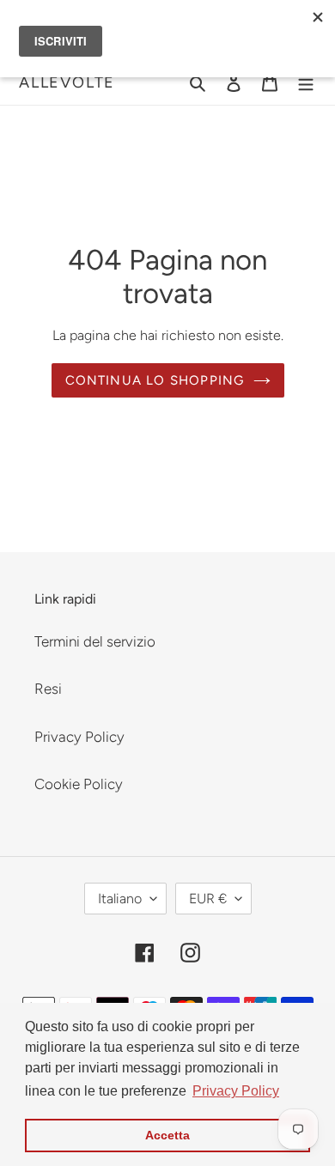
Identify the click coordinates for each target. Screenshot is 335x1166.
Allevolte (67, 82)
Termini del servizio (94, 641)
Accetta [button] (167, 1135)
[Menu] (306, 82)
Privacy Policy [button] (235, 1091)
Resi (48, 688)
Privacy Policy (79, 736)
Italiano (120, 898)
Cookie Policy (78, 784)
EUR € (208, 898)
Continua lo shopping (155, 380)
